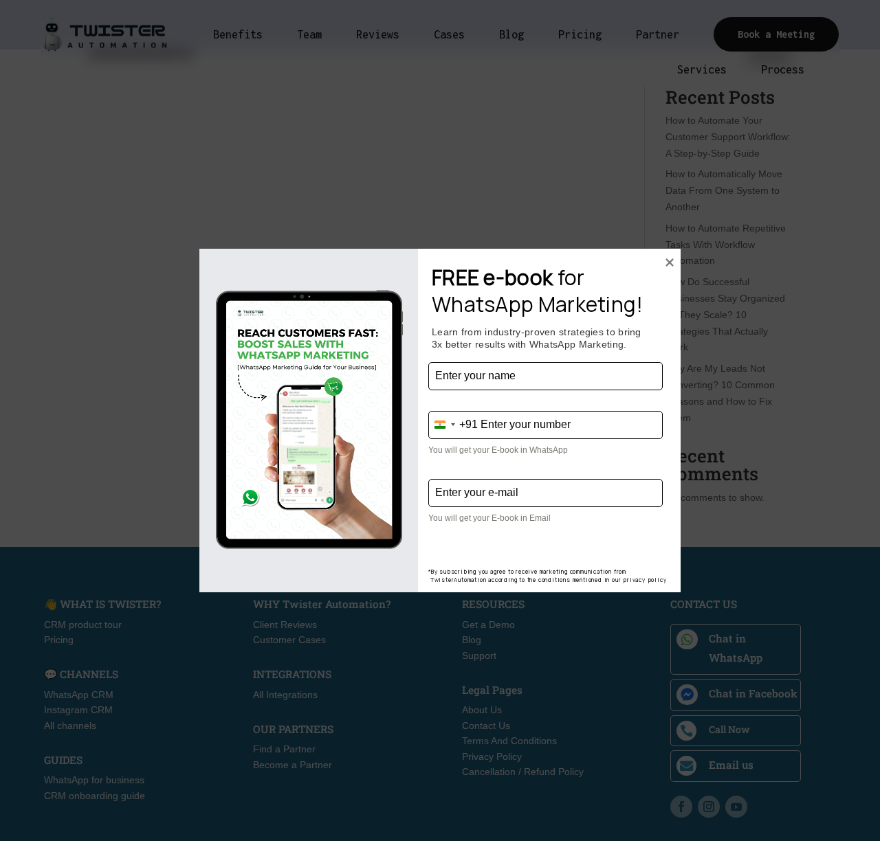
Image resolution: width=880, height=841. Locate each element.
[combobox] (453, 425)
